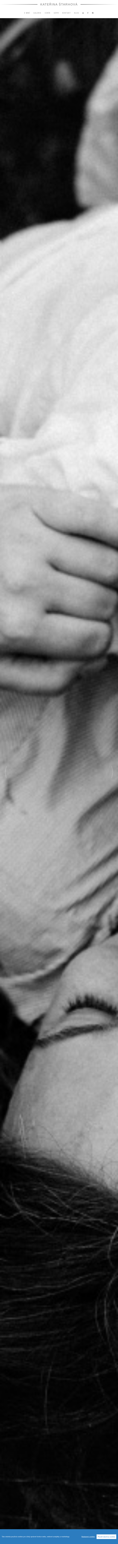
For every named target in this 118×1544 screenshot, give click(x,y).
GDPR (56, 13)
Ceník (47, 13)
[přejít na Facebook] (88, 13)
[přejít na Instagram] (93, 13)
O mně (27, 13)
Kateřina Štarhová (59, 4)
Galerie (37, 13)
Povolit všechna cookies (106, 1537)
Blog (76, 13)
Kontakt (66, 13)
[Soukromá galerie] (83, 13)
